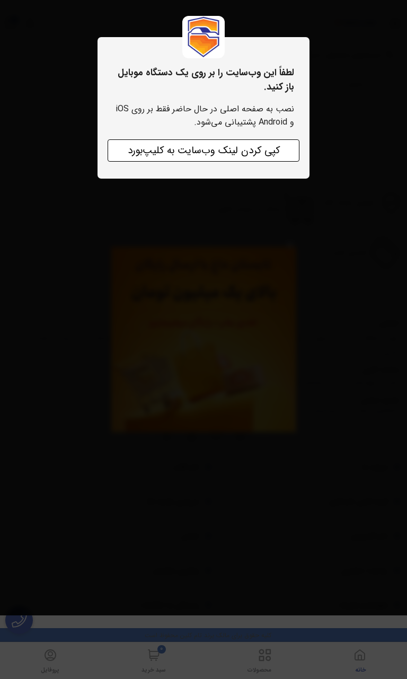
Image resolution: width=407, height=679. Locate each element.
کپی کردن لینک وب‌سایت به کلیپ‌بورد (204, 150)
